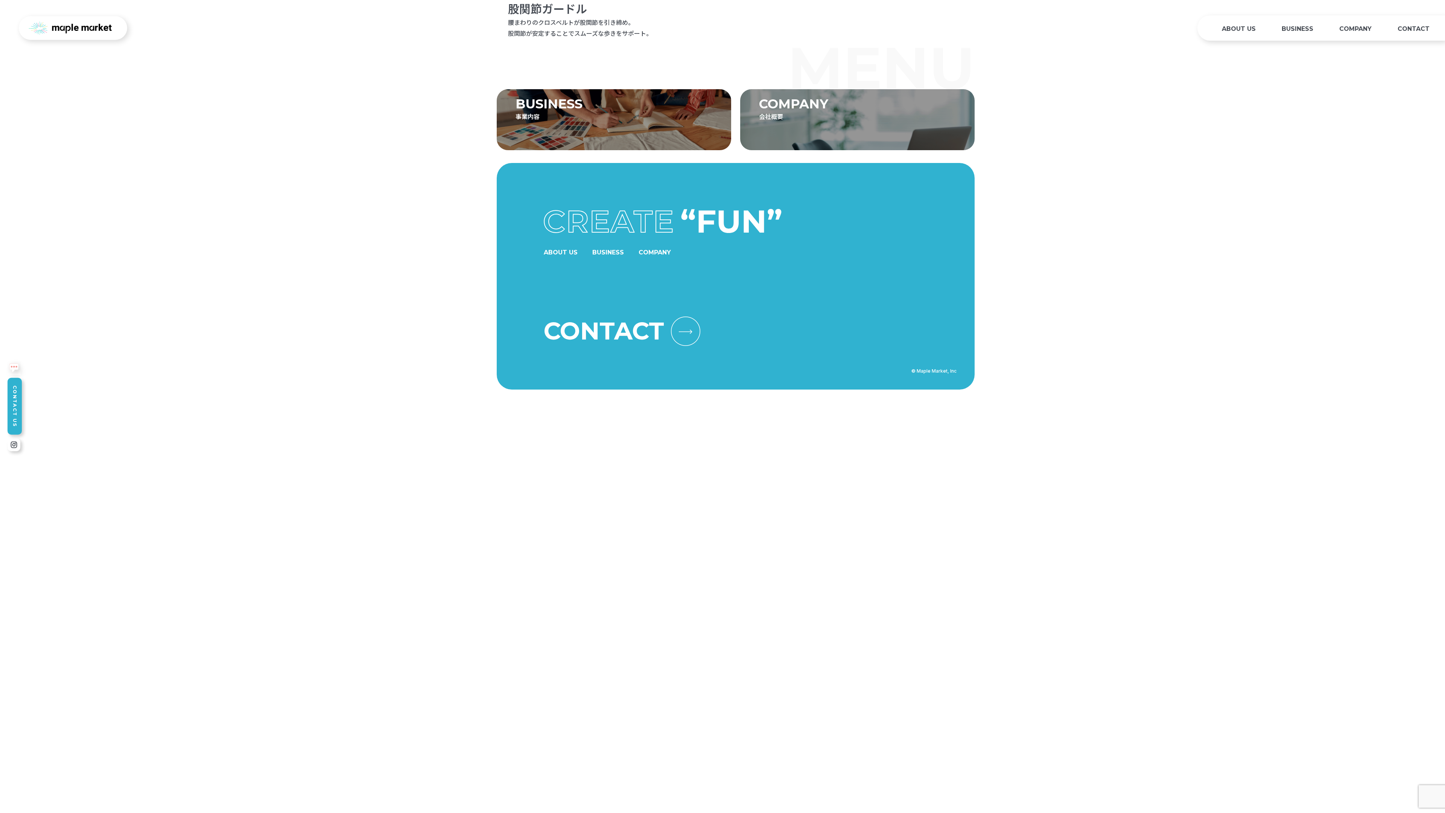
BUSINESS (1297, 28)
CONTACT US (15, 406)
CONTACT (1414, 28)
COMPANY (1355, 28)
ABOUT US (1239, 28)
